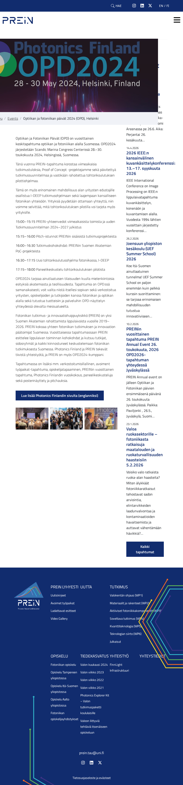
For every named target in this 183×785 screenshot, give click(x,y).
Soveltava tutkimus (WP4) (127, 618)
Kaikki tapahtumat (145, 549)
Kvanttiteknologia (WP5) (126, 626)
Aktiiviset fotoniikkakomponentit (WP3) (136, 610)
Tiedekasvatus (94, 656)
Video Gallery (59, 618)
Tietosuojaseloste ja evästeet (92, 778)
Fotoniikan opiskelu (63, 664)
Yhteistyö (119, 656)
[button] (116, 6)
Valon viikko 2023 (92, 672)
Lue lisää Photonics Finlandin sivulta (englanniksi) (59, 395)
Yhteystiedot (152, 656)
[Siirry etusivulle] (18, 20)
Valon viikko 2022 (92, 680)
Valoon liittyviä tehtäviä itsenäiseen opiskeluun (93, 727)
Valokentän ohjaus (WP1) (126, 595)
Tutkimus (119, 587)
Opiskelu (59, 656)
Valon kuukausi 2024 (94, 664)
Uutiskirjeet (58, 595)
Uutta (86, 587)
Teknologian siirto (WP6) (125, 634)
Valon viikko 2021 (92, 687)
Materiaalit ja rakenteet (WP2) (129, 603)
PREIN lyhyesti (64, 587)
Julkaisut (115, 641)
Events (13, 118)
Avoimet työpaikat (63, 603)
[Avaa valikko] (177, 20)
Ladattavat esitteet (63, 610)
